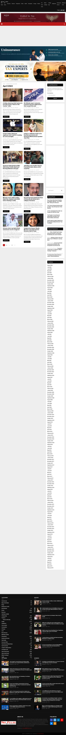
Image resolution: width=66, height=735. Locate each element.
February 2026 (50, 276)
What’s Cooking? (45, 3)
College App (49, 3)
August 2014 (50, 534)
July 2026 (49, 267)
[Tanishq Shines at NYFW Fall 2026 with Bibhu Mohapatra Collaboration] (37, 639)
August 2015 (50, 511)
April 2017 (49, 474)
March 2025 (49, 297)
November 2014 (50, 528)
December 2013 (50, 549)
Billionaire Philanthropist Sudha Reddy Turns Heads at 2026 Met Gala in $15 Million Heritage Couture (53, 623)
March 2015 (49, 521)
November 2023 (50, 326)
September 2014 (50, 532)
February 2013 (50, 567)
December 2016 (50, 481)
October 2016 (50, 485)
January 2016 (50, 502)
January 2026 (50, 278)
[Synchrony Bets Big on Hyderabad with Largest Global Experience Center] (37, 685)
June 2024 (49, 313)
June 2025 (49, 291)
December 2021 (50, 369)
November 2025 (50, 282)
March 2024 (49, 319)
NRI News (5, 3)
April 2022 (49, 362)
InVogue (34, 3)
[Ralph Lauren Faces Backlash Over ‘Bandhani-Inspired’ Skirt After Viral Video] (37, 632)
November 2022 (50, 349)
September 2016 (50, 487)
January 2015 (50, 524)
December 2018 (50, 437)
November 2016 (50, 483)
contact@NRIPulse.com (27, 728)
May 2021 (49, 382)
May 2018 (49, 450)
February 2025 (50, 298)
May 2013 (49, 562)
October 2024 (50, 306)
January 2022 (50, 368)
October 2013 (50, 552)
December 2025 (50, 280)
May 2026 (49, 270)
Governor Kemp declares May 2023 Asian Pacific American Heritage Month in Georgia (11, 167)
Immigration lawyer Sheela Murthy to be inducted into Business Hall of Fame (32, 230)
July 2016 (49, 491)
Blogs (3, 604)
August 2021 (50, 377)
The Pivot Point (42, 4)
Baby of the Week (5, 602)
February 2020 (50, 410)
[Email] (63, 10)
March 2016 (49, 498)
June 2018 (49, 448)
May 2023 (49, 338)
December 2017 (50, 459)
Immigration (30, 3)
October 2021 (50, 373)
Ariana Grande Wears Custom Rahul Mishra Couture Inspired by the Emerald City (52, 645)
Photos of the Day (6, 619)
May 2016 (49, 494)
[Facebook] (57, 10)
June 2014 (49, 537)
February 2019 (50, 433)
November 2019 (50, 416)
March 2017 (49, 476)
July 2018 (49, 446)
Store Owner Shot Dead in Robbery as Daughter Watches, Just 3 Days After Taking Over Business (54, 201)
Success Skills (5, 642)
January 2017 (50, 480)
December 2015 (50, 504)
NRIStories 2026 (64, 3)
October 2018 (50, 440)
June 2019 (49, 425)
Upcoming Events (5, 651)
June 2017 (49, 470)
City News (2, 3)
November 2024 (50, 304)
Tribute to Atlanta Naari (6, 647)
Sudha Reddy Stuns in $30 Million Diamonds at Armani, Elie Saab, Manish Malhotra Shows (52, 609)
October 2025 (50, 283)
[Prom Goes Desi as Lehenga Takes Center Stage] (37, 617)
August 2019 (50, 422)
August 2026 (50, 265)
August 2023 (50, 332)
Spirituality (4, 640)
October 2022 (50, 351)
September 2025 (50, 285)
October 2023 (50, 328)
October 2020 (50, 396)
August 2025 (50, 287)
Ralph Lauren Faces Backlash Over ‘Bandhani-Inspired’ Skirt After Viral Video (52, 631)
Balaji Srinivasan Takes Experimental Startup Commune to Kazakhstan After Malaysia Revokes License (52, 677)
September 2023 (50, 330)
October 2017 (50, 463)
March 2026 (49, 274)
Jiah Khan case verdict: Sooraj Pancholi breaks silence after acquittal (33, 167)
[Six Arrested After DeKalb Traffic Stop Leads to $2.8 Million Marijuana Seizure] (5, 707)
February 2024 (50, 321)
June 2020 (49, 403)
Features (13, 3)
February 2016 (50, 500)
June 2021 (49, 381)
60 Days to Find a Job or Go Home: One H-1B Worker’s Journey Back (55, 239)
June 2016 (49, 493)
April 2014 (49, 541)
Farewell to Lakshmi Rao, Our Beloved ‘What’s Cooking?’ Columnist (54, 249)
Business (9, 3)
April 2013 (49, 564)
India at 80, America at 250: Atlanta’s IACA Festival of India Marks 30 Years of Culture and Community (21, 670)
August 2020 (50, 399)
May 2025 (49, 293)
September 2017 (50, 465)
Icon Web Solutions (40, 733)
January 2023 (50, 345)
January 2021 (50, 390)
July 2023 (49, 334)
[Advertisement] (33, 36)
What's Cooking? (5, 655)
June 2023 (49, 336)
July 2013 (49, 558)
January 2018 (50, 457)
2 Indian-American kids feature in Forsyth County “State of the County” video (12, 104)
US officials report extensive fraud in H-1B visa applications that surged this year (33, 104)
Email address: (50, 93)
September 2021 (50, 375)
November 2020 (50, 394)
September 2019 (50, 420)
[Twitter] (58, 10)
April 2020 (49, 407)
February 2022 (50, 366)
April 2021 (49, 384)
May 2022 (49, 360)
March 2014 (49, 543)
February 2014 (50, 545)
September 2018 (50, 442)
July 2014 (49, 536)
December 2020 (50, 392)
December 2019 (50, 414)
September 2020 (50, 397)
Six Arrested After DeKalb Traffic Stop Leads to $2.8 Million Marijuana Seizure (20, 706)
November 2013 (50, 551)
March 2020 (49, 409)
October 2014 (50, 530)
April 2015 (49, 519)
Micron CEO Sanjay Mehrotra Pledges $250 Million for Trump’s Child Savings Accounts (52, 706)
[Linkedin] (60, 10)
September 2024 (50, 308)
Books (22, 3)
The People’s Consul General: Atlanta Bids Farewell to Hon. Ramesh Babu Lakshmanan (53, 216)
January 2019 (50, 435)
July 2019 (49, 424)
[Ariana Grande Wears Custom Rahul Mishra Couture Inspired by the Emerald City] (37, 646)
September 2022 (50, 353)
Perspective (18, 3)
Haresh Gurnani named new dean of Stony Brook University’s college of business (33, 199)
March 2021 (49, 386)
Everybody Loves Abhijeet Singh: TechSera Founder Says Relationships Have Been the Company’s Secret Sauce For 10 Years (52, 699)
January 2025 (50, 300)
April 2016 (49, 496)
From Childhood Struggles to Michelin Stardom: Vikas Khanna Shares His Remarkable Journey (21, 699)
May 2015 (49, 517)
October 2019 (50, 418)
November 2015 (50, 506)
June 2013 (49, 560)
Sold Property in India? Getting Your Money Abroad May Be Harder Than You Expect (55, 222)
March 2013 (49, 565)
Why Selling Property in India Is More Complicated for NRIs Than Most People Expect (53, 669)
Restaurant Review (59, 3)
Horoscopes (4, 625)
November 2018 (50, 438)
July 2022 (49, 356)
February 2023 (50, 343)
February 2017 (50, 478)
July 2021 (49, 379)
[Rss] (64, 10)
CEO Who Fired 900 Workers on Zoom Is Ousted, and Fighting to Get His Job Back (53, 662)
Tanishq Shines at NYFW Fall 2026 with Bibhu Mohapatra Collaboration (52, 638)
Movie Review (4, 632)
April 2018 (49, 452)
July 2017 (49, 468)
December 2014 (50, 526)
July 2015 (49, 513)
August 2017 (50, 467)
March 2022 (49, 364)
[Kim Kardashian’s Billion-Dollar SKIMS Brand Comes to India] (37, 602)
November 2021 (50, 371)
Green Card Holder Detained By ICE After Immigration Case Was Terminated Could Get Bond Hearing (20, 684)
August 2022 (50, 354)
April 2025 (49, 295)
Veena (5, 107)
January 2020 (50, 412)
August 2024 (50, 310)
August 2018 (50, 444)
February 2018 (50, 455)
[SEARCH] (61, 190)
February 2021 (50, 388)
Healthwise (4, 623)
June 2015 (49, 515)
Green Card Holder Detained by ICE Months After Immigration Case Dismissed (54, 244)
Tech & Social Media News (7, 643)
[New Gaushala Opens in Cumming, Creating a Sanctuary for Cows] (5, 678)
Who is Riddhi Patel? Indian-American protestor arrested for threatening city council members (54, 233)
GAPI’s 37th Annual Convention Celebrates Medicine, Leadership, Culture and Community (20, 692)
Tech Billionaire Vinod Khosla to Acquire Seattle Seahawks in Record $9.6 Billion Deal (52, 691)
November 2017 (50, 461)
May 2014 (49, 539)
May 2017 (49, 472)
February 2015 (50, 522)
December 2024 (50, 302)
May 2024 (49, 315)
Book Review (4, 608)
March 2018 (49, 453)
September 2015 (50, 509)
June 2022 (49, 358)
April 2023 (49, 340)
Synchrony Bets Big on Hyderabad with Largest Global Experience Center (53, 684)
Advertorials (4, 600)
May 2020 (49, 405)
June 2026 (49, 269)
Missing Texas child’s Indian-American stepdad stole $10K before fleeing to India (11, 199)
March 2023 (49, 341)
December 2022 (50, 347)
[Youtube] (61, 10)
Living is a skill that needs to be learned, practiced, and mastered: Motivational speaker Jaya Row (33, 136)
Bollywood (54, 3)
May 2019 (49, 427)
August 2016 (50, 489)
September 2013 (50, 554)
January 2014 (50, 547)
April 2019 (49, 429)
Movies (38, 3)
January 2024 (50, 323)
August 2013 (50, 556)
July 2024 (49, 311)
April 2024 (49, 317)
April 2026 (49, 272)
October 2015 (50, 508)
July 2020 (49, 401)
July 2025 (49, 289)
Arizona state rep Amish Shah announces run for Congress (11, 229)
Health (26, 3)
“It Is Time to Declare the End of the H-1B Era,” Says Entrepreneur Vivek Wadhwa (54, 207)
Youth (3, 657)
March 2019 (49, 431)
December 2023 (50, 325)
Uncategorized (5, 649)
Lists (3, 630)
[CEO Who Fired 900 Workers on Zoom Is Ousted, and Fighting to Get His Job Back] (37, 663)
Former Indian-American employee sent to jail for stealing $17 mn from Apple (12, 135)
